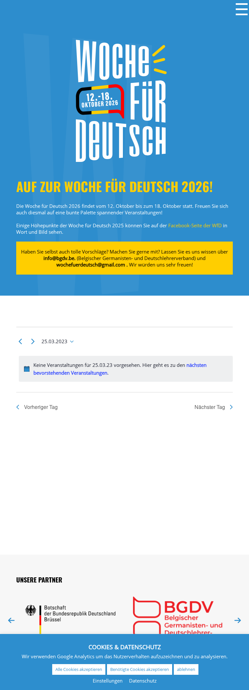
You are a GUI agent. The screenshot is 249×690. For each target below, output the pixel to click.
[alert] (126, 369)
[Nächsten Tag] (33, 341)
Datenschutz (143, 680)
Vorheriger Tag (41, 407)
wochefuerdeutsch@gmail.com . (92, 264)
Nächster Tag (210, 407)
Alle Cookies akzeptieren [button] (78, 669)
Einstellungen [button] (108, 680)
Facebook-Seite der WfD (195, 225)
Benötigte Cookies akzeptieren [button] (139, 669)
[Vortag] (20, 341)
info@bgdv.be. (59, 258)
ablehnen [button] (186, 669)
